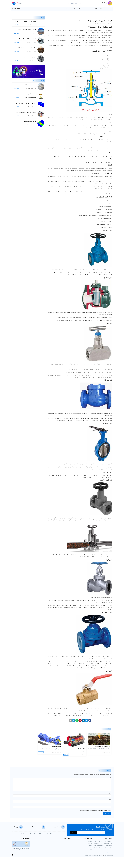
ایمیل (109, 799)
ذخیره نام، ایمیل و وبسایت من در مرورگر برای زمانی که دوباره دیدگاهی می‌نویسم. (95, 810)
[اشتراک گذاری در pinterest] (80, 720)
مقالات (96, 8)
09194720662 (21, 2)
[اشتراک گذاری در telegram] (73, 720)
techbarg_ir (15, 827)
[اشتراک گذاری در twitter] (86, 720)
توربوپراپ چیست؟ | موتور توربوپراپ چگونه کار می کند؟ (25, 21)
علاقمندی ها (65, 8)
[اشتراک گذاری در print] (70, 720)
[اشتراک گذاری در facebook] (89, 720)
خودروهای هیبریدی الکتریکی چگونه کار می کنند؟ (27, 38)
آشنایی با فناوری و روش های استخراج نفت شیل (27, 47)
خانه (111, 17)
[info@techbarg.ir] (43, 827)
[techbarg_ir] (21, 827)
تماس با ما (73, 8)
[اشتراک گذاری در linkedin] (83, 720)
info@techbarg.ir (36, 827)
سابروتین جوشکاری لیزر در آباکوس (29, 121)
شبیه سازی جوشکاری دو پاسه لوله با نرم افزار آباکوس (26, 103)
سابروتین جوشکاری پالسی (31, 94)
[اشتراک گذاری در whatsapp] (77, 720)
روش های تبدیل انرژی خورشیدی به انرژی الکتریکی (26, 29)
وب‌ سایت (109, 804)
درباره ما (79, 8)
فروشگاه (101, 8)
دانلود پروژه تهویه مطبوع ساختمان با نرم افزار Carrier (26, 112)
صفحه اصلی (108, 8)
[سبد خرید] (14, 3)
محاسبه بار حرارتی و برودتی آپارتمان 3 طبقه (27, 84)
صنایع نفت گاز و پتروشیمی (102, 17)
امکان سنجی (87, 8)
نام (110, 793)
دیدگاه (109, 777)
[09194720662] (17, 2)
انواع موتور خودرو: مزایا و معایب (30, 57)
